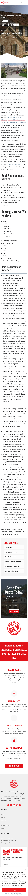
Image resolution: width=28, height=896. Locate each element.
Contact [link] (3, 828)
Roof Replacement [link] (10, 552)
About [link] (3, 817)
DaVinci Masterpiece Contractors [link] (15, 122)
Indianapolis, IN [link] (5, 843)
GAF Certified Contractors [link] (16, 120)
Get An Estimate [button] (14, 766)
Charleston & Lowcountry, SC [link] (8, 840)
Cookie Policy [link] (9, 894)
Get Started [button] (14, 611)
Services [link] (3, 820)
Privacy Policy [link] (18, 894)
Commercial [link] (21, 649)
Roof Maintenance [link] (11, 557)
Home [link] (2, 814)
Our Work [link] (3, 823)
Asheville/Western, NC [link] (7, 838)
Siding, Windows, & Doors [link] (13, 561)
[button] (25, 869)
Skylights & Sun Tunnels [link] (12, 566)
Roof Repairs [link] (9, 547)
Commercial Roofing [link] (11, 571)
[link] (5, 2)
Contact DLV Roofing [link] (14, 164)
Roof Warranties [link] (5, 826)
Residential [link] (6, 649)
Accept (14, 890)
